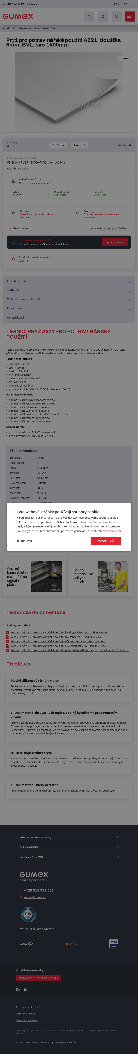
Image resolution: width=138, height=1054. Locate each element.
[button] (24, 541)
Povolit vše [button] (105, 540)
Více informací (112, 531)
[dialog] (69, 527)
